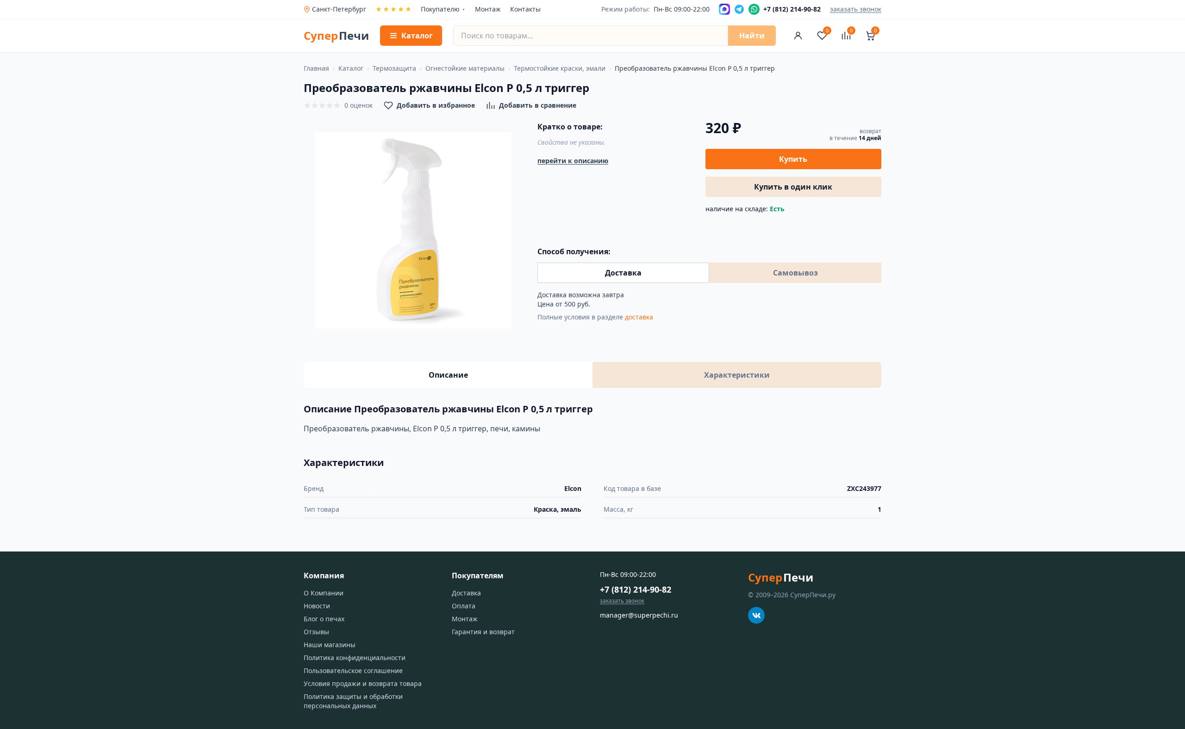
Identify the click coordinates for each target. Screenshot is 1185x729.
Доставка (623, 273)
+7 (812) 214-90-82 (635, 589)
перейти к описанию (572, 160)
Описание (448, 375)
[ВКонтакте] (756, 615)
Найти (752, 36)
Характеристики (737, 375)
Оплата (463, 605)
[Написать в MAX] (724, 9)
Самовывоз (795, 273)
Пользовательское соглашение (353, 670)
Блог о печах (324, 618)
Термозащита (394, 68)
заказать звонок (855, 9)
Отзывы (316, 631)
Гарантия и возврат (483, 631)
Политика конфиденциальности (354, 657)
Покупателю (440, 9)
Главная (316, 68)
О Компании (323, 592)
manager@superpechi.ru (639, 615)
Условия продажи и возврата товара (363, 683)
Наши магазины (330, 644)
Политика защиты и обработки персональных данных (353, 701)
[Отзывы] (393, 9)
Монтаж (488, 9)
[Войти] (798, 36)
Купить (793, 159)
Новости (317, 605)
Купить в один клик (793, 187)
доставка (639, 316)
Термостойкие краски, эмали (559, 68)
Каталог (350, 68)
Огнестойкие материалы (465, 68)
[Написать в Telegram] (739, 9)
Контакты (525, 9)
